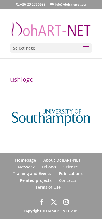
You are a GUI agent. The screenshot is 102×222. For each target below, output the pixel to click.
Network (26, 167)
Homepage (25, 160)
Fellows (49, 167)
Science (70, 167)
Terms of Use (48, 187)
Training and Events (32, 173)
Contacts (67, 180)
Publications (71, 173)
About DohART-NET (62, 160)
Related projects (36, 180)
